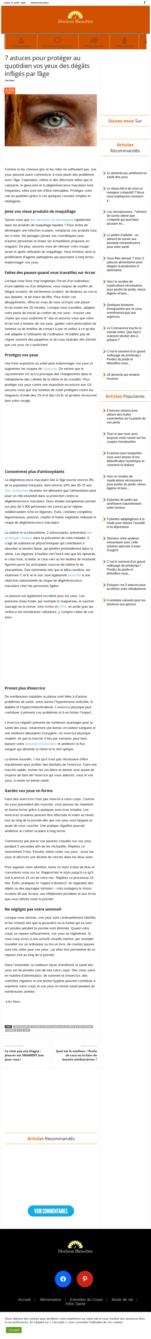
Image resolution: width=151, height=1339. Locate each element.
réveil (80, 1026)
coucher (36, 1026)
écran (47, 1026)
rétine (71, 1026)
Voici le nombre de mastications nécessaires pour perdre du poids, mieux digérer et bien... (126, 287)
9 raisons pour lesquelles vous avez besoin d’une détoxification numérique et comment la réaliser (125, 459)
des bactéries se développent (51, 220)
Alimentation (21, 46)
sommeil (11, 1030)
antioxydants (21, 1026)
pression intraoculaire (41, 744)
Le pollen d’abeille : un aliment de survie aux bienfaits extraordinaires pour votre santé (123, 241)
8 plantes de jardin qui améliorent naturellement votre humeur (124, 503)
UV (19, 1030)
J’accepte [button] (13, 1330)
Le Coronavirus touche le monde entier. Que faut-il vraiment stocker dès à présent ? (124, 334)
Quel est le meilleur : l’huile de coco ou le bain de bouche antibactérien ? (76, 1055)
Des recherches (16, 490)
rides (89, 1026)
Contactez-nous (40, 2)
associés (74, 575)
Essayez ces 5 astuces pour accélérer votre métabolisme (126, 587)
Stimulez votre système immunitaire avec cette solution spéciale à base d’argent (124, 544)
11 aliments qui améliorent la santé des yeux (127, 175)
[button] (145, 41)
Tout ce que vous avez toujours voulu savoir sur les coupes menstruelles (126, 437)
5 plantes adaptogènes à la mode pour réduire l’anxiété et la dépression (126, 523)
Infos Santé (124, 46)
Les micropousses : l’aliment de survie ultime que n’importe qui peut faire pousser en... (126, 217)
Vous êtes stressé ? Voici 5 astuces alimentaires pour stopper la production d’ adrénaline (125, 264)
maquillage (58, 1026)
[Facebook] (144, 3)
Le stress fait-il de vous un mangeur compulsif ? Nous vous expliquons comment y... (125, 194)
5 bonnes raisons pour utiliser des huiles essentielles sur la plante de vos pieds (126, 416)
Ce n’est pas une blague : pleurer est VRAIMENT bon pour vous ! (24, 1055)
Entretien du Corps (57, 46)
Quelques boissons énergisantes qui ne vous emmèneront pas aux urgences (124, 310)
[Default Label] (86, 1278)
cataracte (50, 369)
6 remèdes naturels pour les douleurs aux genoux (126, 602)
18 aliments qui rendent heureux (123, 376)
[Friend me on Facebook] (64, 1278)
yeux (26, 1030)
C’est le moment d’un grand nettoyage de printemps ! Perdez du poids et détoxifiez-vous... (126, 357)
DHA (62, 606)
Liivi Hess (9, 80)
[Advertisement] (51, 156)
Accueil (24, 1299)
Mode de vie (94, 46)
